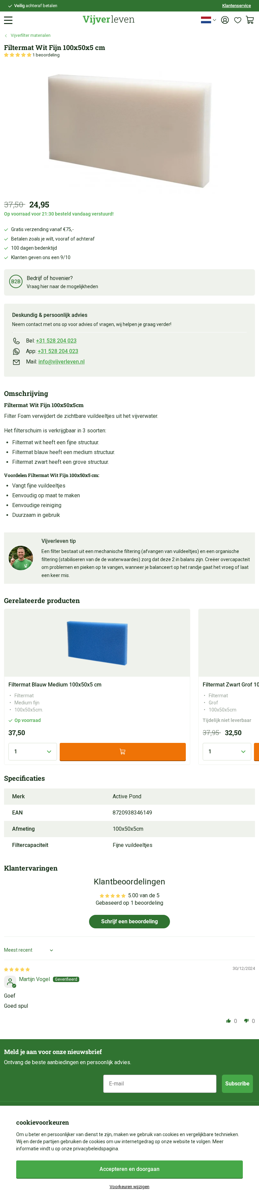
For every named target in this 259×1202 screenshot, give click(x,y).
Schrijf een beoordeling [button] (129, 921)
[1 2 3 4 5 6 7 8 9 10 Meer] (32, 751)
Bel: (51, 340)
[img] (17, 969)
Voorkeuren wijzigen (129, 1186)
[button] (18, 54)
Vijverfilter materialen (31, 35)
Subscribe (237, 1083)
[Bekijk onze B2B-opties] (16, 283)
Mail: (55, 361)
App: (52, 351)
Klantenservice (236, 5)
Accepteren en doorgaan (129, 1169)
